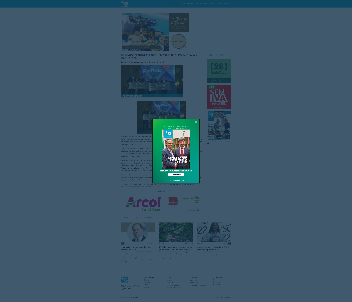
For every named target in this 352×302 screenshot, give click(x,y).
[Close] (196, 121)
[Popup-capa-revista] (176, 120)
